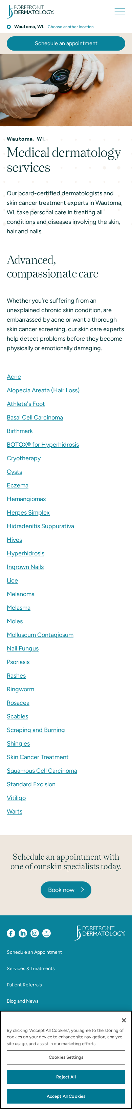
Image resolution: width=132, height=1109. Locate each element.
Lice (12, 580)
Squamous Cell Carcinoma (42, 770)
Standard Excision (31, 784)
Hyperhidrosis (25, 553)
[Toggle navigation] (119, 11)
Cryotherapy (24, 458)
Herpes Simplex (28, 512)
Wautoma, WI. (29, 27)
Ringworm (20, 689)
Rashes (16, 675)
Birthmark (20, 431)
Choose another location (71, 26)
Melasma (18, 607)
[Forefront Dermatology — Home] (30, 12)
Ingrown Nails (25, 567)
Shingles (18, 743)
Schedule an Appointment (34, 952)
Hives (14, 539)
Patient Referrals (24, 985)
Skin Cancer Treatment (38, 757)
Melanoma (21, 594)
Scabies (17, 716)
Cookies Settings (66, 1057)
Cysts (14, 472)
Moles (15, 621)
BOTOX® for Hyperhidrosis (43, 444)
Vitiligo (16, 798)
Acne (14, 376)
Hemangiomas (26, 499)
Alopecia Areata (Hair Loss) (43, 390)
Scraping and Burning (36, 730)
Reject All (65, 1076)
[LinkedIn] (23, 933)
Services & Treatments (31, 968)
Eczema (17, 485)
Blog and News (23, 1001)
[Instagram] (34, 933)
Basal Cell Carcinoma (35, 417)
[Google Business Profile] (46, 933)
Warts (14, 811)
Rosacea (18, 702)
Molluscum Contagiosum (40, 635)
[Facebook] (11, 933)
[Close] (123, 1020)
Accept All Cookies (66, 1096)
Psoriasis (18, 662)
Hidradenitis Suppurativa (40, 526)
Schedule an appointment (66, 43)
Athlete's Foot (26, 404)
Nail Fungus (23, 648)
